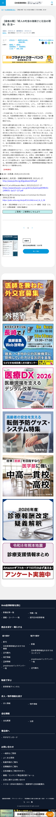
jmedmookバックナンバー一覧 (14, 666)
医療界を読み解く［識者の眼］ (23, 41)
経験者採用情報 (6, 798)
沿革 (31, 721)
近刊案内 (6, 652)
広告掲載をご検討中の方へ (14, 771)
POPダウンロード (10, 737)
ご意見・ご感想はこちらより (27, 211)
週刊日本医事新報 (37, 617)
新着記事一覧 (8, 612)
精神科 (11, 45)
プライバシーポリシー (17, 798)
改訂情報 (6, 657)
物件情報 (33, 704)
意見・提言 (20, 48)
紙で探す (6, 635)
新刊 (5, 642)
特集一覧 (33, 613)
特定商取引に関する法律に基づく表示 (35, 798)
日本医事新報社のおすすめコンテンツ (42, 651)
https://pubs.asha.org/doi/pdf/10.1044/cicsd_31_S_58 (24, 200)
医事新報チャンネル (11, 686)
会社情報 (5, 713)
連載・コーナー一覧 (11, 617)
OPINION (12, 40)
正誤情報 (6, 661)
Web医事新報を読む (10, 10)
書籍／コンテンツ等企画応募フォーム (18, 775)
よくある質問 (8, 757)
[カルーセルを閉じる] (54, 811)
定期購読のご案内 (10, 766)
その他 (11, 48)
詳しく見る (36, 251)
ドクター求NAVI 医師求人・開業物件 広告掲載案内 (23, 784)
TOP (2, 10)
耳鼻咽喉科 (12, 46)
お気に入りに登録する (46, 40)
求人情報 (6, 703)
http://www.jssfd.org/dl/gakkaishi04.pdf (20, 181)
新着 (33, 644)
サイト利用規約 (50, 798)
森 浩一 (5, 33)
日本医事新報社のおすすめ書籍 (14, 647)
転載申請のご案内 (10, 762)
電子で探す (34, 635)
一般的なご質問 (9, 753)
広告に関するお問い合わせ (14, 779)
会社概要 (6, 720)
